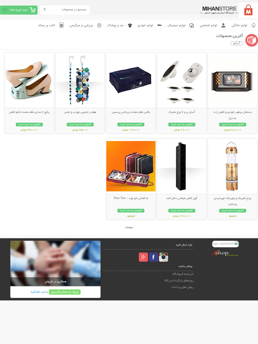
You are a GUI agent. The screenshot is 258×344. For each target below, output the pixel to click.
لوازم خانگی (239, 25)
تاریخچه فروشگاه (183, 274)
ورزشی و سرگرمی (81, 25)
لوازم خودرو (145, 25)
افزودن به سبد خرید (233, 124)
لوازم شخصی (208, 25)
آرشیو (236, 43)
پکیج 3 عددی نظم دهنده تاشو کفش (29, 112)
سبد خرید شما (18, 10)
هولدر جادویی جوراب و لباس (80, 112)
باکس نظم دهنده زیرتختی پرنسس (131, 112)
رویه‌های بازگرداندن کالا (179, 280)
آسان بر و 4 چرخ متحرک (182, 112)
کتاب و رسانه (46, 25)
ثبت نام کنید (38, 292)
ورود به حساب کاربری (64, 292)
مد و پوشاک (115, 25)
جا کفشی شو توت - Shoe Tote (131, 198)
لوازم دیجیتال (176, 25)
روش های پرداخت (182, 287)
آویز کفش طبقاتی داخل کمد (181, 198)
